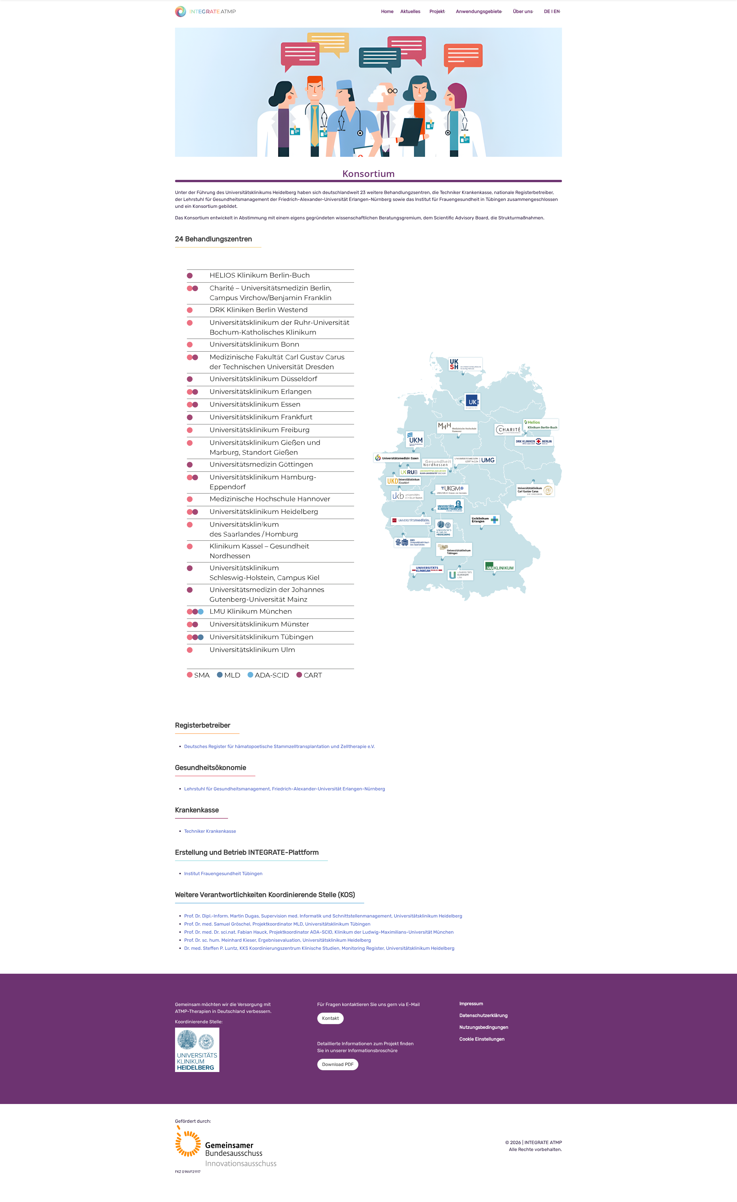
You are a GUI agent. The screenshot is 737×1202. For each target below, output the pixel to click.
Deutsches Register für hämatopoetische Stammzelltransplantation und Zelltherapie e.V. (279, 746)
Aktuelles (410, 11)
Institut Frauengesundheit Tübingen (223, 873)
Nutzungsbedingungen (483, 1027)
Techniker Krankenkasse (210, 831)
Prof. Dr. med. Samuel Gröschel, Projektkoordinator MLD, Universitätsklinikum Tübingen (277, 924)
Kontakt (330, 1018)
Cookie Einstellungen (482, 1039)
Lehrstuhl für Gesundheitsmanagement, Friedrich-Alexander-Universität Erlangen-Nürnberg (284, 789)
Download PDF (338, 1064)
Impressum (471, 1003)
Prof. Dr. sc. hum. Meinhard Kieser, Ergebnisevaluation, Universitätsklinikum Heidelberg (277, 940)
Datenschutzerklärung (483, 1015)
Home (387, 11)
